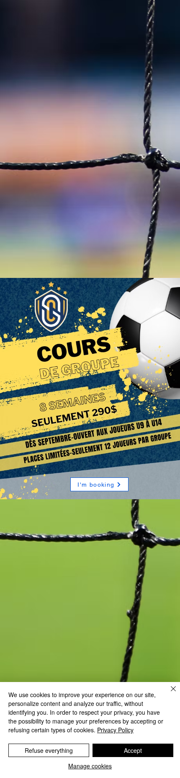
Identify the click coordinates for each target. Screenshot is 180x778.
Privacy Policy (115, 730)
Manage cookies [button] (90, 766)
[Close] (168, 694)
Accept (133, 750)
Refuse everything (49, 750)
